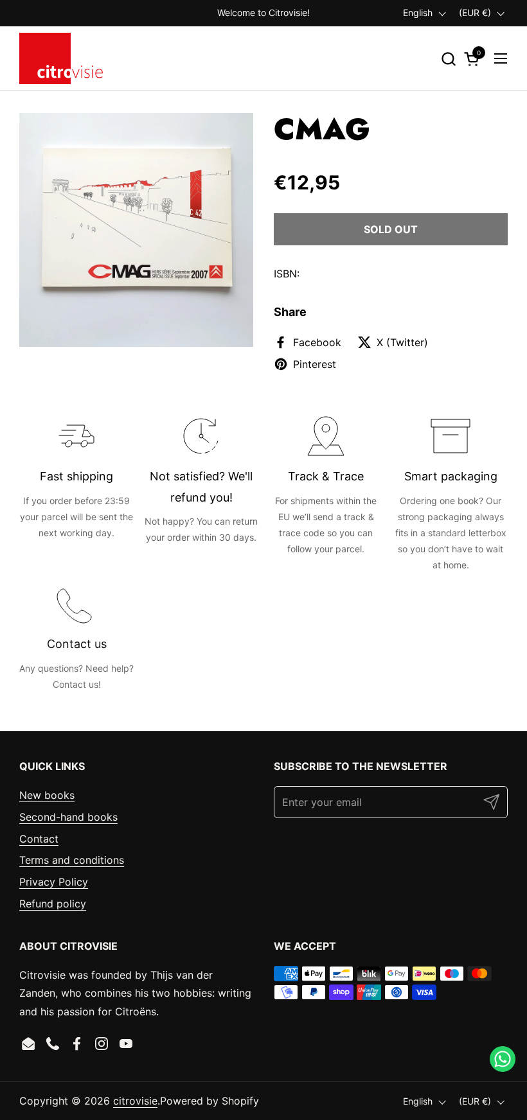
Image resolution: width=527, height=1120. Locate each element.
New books (47, 795)
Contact (38, 838)
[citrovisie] (61, 58)
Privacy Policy (53, 881)
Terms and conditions (71, 859)
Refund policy (52, 903)
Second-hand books (68, 816)
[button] (448, 59)
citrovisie (135, 1100)
